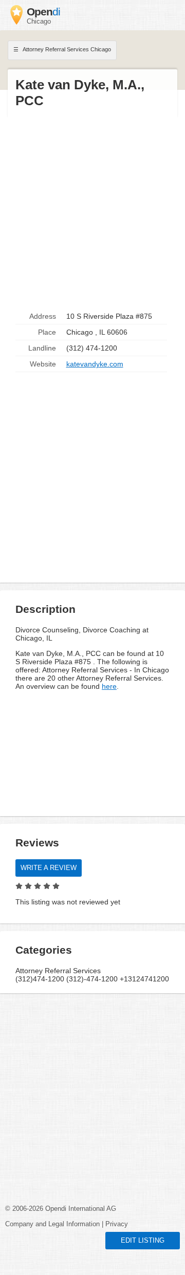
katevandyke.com (94, 364)
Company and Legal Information (52, 1224)
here (109, 686)
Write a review (49, 868)
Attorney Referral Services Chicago (66, 49)
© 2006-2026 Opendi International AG (60, 1208)
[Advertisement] (92, 209)
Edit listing (142, 1240)
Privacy (116, 1224)
